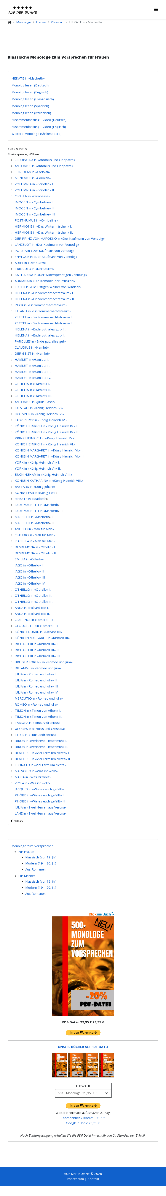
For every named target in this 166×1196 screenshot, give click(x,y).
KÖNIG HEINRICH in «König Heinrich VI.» (45, 444)
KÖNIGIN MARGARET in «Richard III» (42, 638)
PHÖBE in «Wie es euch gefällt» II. (40, 801)
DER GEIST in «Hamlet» (32, 353)
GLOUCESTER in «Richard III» (36, 626)
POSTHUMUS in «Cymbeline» (36, 220)
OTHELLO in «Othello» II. (33, 595)
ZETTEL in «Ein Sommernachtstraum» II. (44, 323)
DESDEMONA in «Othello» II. (36, 553)
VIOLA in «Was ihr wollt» (33, 783)
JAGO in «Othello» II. (30, 571)
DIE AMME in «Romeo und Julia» (38, 668)
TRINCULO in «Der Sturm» (34, 268)
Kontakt (93, 1179)
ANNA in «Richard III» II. (32, 613)
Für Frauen (26, 851)
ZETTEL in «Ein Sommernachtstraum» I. (44, 317)
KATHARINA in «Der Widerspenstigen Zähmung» (51, 275)
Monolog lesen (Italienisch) (31, 113)
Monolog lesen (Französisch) (32, 99)
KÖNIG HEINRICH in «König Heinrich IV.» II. (47, 432)
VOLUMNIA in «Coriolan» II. (35, 190)
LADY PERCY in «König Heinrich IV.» (41, 420)
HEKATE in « (24, 498)
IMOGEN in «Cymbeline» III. (35, 214)
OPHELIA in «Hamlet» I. (32, 383)
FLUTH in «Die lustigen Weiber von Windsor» (48, 287)
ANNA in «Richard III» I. (32, 607)
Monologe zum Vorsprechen (32, 846)
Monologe (23, 22)
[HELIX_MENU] (156, 9)
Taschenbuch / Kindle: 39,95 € (83, 1118)
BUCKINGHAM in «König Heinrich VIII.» (43, 474)
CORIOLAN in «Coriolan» (33, 172)
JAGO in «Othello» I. (29, 565)
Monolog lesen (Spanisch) (30, 106)
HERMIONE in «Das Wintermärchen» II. (44, 232)
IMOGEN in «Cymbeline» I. (34, 202)
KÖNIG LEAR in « (27, 492)
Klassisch (57, 22)
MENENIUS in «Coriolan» (33, 178)
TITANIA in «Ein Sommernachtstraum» (43, 311)
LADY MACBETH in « (30, 504)
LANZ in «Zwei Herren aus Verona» (41, 813)
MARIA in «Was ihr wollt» (33, 777)
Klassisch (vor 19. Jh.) (40, 857)
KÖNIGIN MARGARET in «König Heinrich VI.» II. (49, 456)
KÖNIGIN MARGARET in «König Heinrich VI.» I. (49, 450)
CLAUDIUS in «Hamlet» (32, 347)
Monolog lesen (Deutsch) (30, 85)
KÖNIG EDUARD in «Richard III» (38, 632)
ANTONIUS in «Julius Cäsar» (35, 402)
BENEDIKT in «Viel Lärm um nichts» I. (42, 753)
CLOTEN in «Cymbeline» (32, 196)
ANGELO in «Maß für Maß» (34, 529)
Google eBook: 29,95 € (83, 1123)
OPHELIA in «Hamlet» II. (33, 390)
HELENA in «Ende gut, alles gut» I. (40, 335)
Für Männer (26, 876)
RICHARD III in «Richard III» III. (38, 656)
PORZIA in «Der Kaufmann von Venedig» (45, 250)
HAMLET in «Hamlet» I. (32, 359)
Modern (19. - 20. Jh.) (40, 863)
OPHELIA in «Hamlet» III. (33, 396)
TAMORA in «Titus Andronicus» (38, 722)
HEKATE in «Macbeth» (28, 78)
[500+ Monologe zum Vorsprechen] (83, 966)
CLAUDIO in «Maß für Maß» (35, 535)
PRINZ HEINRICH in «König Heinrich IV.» (45, 438)
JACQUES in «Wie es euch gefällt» (39, 789)
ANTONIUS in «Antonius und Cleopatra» (44, 166)
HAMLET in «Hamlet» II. (32, 365)
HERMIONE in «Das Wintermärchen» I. (43, 226)
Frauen (41, 22)
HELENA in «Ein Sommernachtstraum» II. (45, 299)
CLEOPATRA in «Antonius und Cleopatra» (45, 160)
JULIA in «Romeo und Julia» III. (37, 686)
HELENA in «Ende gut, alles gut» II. (40, 329)
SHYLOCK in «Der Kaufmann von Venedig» (46, 256)
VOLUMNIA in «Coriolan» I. (34, 184)
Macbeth (39, 498)
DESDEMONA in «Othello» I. (35, 547)
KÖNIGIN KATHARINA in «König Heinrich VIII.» (49, 480)
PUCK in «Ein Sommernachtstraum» (41, 305)
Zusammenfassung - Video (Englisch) (38, 126)
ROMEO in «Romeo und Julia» (36, 704)
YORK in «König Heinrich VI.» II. (38, 468)
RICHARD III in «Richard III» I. (36, 644)
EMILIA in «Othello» (29, 559)
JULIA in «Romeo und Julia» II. (36, 680)
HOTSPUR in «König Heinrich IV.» (39, 414)
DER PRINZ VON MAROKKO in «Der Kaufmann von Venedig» (60, 238)
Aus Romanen (35, 869)
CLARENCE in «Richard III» (34, 619)
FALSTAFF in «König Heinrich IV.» (39, 408)
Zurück (18, 821)
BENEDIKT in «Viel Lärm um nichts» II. (43, 759)
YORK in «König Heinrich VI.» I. (37, 462)
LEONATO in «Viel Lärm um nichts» (40, 765)
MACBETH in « (25, 517)
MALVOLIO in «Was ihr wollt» (36, 771)
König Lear (48, 492)
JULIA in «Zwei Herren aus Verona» (41, 807)
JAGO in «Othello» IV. (30, 583)
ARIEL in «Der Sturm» (30, 262)
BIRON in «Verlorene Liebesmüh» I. (41, 740)
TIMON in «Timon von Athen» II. (38, 716)
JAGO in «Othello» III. (30, 577)
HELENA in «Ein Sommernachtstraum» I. (44, 293)
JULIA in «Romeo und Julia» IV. (36, 692)
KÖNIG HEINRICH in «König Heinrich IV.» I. (46, 426)
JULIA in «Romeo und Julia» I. (35, 674)
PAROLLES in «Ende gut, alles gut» (40, 341)
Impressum (75, 1179)
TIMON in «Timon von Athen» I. (38, 710)
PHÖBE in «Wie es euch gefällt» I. (39, 795)
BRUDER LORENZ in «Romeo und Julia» (44, 662)
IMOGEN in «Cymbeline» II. (34, 208)
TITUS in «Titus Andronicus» (35, 734)
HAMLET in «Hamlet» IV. (33, 377)
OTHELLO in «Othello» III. (34, 601)
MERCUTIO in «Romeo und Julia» (39, 698)
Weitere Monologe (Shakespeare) (36, 133)
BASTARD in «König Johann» (35, 486)
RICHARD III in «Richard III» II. (37, 650)
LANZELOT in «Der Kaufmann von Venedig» (47, 244)
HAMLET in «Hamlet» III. (33, 371)
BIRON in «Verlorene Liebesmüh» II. (41, 747)
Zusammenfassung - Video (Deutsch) (38, 120)
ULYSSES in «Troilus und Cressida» (40, 728)
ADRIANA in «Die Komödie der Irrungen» (45, 281)
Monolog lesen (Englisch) (29, 92)
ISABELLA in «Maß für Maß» (35, 541)
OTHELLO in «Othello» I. (33, 589)
